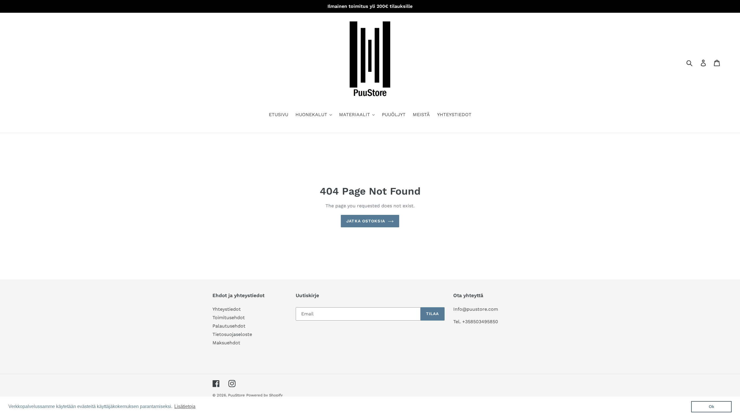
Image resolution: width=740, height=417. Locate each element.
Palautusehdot (228, 326)
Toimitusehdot (228, 317)
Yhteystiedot (226, 309)
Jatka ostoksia (365, 221)
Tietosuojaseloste (232, 334)
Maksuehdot (226, 342)
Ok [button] (711, 406)
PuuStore (236, 395)
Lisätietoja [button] (184, 406)
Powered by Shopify (264, 395)
